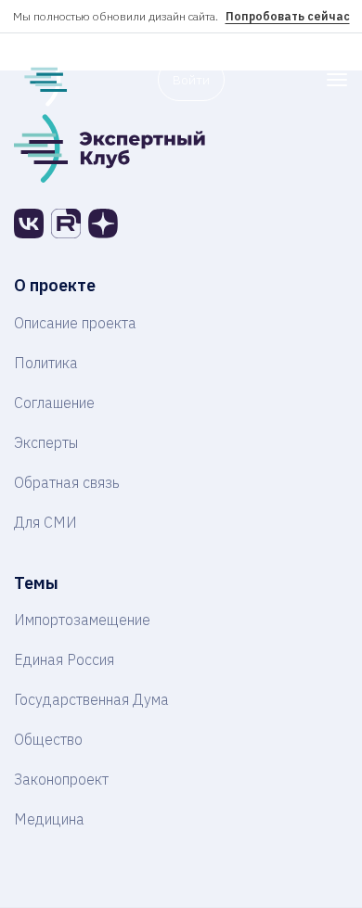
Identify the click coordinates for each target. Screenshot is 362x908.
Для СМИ (45, 522)
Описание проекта (75, 322)
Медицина (49, 819)
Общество (48, 739)
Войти (191, 79)
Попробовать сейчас (288, 16)
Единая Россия (64, 659)
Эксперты (46, 442)
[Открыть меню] (337, 80)
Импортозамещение (82, 619)
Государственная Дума (91, 699)
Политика (46, 362)
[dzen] (103, 223)
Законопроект (61, 779)
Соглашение (54, 402)
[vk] (29, 223)
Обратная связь (67, 482)
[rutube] (66, 223)
